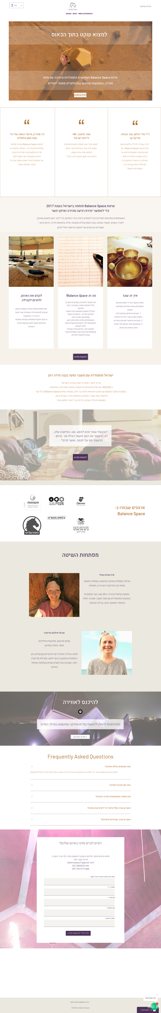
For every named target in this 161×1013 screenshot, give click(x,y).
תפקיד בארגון (110, 918)
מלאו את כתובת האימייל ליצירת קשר (102, 876)
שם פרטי (112, 897)
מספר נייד (111, 887)
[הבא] (152, 445)
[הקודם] (9, 445)
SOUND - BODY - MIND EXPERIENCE (79, 13)
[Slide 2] (80, 476)
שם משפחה (111, 908)
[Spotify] (80, 712)
